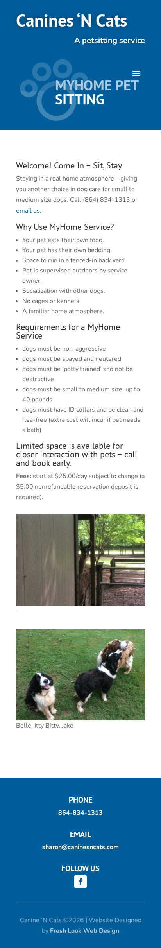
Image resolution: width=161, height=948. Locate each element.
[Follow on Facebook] (80, 881)
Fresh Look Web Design (84, 930)
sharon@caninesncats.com (80, 847)
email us (28, 210)
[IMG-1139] (80, 604)
